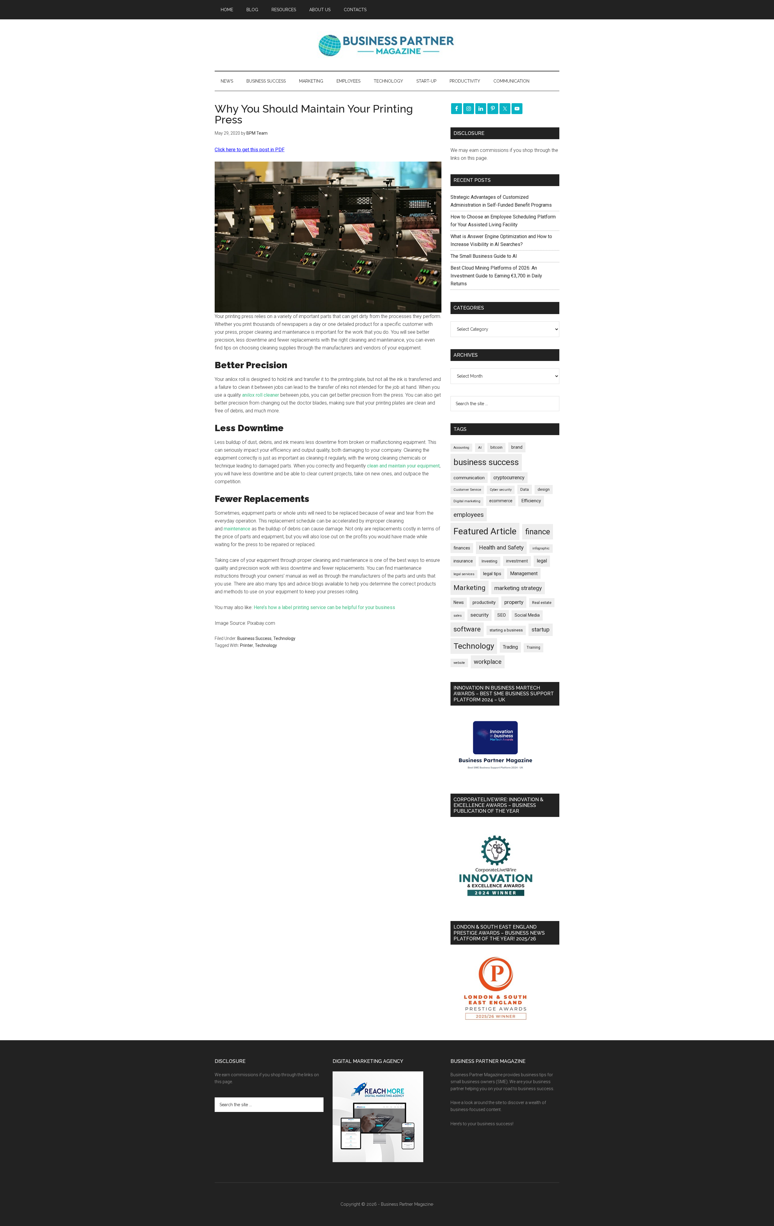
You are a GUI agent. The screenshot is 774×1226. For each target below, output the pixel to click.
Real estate (541, 602)
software (467, 629)
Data (524, 489)
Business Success (254, 638)
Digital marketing (467, 501)
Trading (510, 647)
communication (469, 477)
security (479, 615)
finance (537, 531)
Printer (246, 645)
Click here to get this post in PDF (250, 149)
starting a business (506, 630)
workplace (488, 661)
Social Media (527, 615)
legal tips (492, 573)
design (544, 489)
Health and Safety (501, 547)
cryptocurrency (509, 477)
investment (517, 561)
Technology (284, 638)
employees (469, 514)
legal (542, 561)
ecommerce (500, 500)
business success (486, 462)
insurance (463, 561)
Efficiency (531, 500)
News (459, 602)
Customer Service (467, 490)
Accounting (461, 448)
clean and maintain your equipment (403, 466)
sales (458, 616)
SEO (501, 615)
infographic (541, 548)
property (513, 602)
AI (480, 447)
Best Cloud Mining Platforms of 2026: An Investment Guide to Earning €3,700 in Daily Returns (496, 276)
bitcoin (496, 447)
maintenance (237, 529)
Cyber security (501, 490)
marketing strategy (518, 588)
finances (462, 548)
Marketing (470, 588)
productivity (484, 602)
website (459, 663)
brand (516, 447)
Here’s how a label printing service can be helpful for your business (324, 607)
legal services (464, 574)
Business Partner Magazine (387, 45)
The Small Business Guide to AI (483, 256)
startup (541, 629)
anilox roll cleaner (260, 395)
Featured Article (485, 531)
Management (524, 573)
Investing (489, 561)
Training (533, 647)
